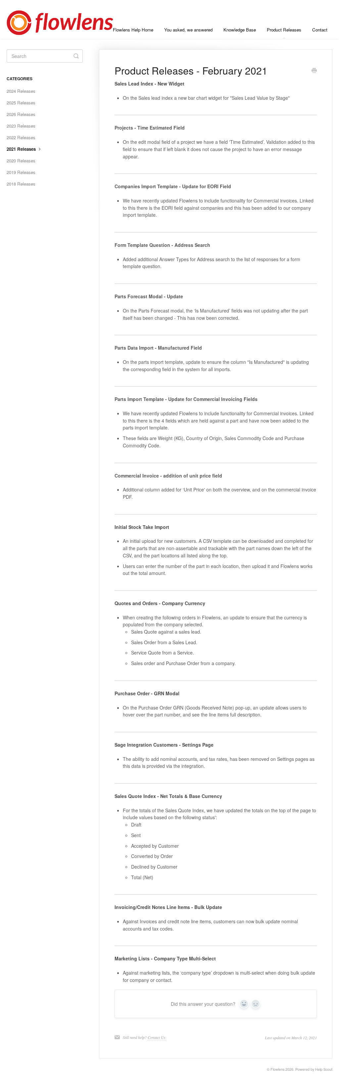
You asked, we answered (188, 30)
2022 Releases (21, 137)
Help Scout (323, 1069)
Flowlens (277, 1069)
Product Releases (284, 30)
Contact (319, 30)
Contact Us (157, 1037)
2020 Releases (21, 160)
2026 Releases (21, 114)
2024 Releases (21, 91)
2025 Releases (21, 102)
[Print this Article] (314, 71)
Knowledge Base (239, 30)
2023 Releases (21, 126)
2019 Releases (21, 172)
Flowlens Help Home (133, 30)
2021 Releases (22, 149)
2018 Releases (21, 184)
